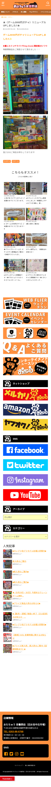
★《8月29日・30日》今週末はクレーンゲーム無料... (30, 594)
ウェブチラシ (33, 12)
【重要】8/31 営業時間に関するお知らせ (29, 636)
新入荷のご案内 (19, 561)
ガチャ (8, 161)
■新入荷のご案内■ (21, 572)
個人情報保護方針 (30, 765)
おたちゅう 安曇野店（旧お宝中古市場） (24, 771)
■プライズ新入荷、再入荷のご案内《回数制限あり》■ (30, 647)
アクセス (15, 12)
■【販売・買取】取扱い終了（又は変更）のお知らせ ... (30, 615)
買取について (5, 12)
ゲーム (16, 161)
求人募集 (23, 12)
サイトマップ (19, 765)
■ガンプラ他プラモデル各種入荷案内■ (29, 551)
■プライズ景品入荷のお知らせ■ (26, 603)
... (23, 776)
